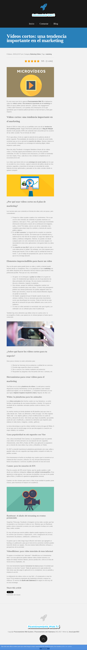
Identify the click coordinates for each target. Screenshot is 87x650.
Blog (56, 23)
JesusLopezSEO (74, 632)
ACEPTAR (44, 648)
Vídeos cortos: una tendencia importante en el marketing (36, 38)
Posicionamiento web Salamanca (45, 632)
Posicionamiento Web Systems (23, 632)
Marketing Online (35, 54)
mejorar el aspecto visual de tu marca (25, 393)
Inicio (31, 23)
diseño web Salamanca (29, 580)
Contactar (44, 23)
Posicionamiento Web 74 (35, 101)
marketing (49, 54)
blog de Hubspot (48, 128)
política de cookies (66, 646)
